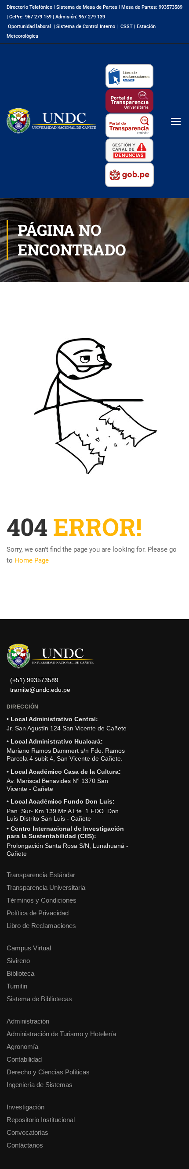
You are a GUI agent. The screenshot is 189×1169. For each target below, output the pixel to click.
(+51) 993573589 (34, 680)
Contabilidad (24, 1059)
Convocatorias (27, 1132)
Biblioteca (20, 973)
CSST (126, 26)
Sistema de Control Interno (85, 26)
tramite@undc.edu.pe (40, 690)
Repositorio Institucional (41, 1119)
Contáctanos (25, 1145)
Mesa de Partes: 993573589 (151, 7)
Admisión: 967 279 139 (80, 17)
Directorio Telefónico (29, 7)
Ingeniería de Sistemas (40, 1084)
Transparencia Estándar (41, 875)
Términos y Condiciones (41, 900)
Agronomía (22, 1046)
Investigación (25, 1107)
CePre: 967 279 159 (30, 17)
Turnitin (17, 986)
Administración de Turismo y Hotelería (61, 1034)
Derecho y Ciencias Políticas (48, 1072)
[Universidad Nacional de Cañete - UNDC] (51, 121)
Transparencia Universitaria (46, 887)
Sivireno (18, 960)
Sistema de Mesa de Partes (86, 7)
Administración (28, 1021)
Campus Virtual (29, 948)
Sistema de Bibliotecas (39, 999)
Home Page (32, 560)
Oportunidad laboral (29, 26)
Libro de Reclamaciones (41, 925)
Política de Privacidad (38, 913)
